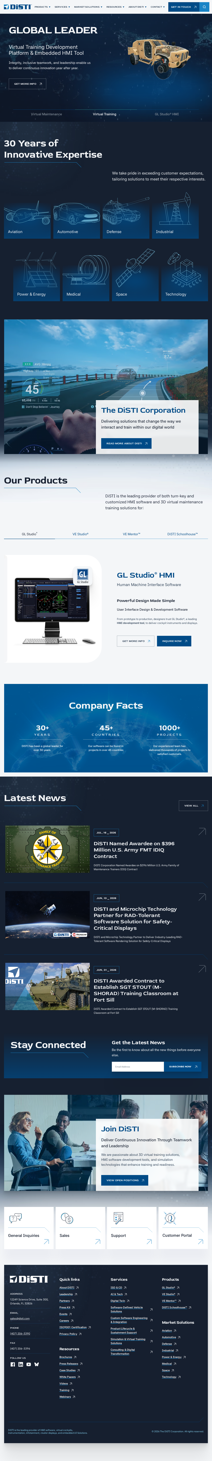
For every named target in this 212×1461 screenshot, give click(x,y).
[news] (106, 850)
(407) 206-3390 (20, 1333)
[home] (17, 6)
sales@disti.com (20, 1318)
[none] (12, 1364)
